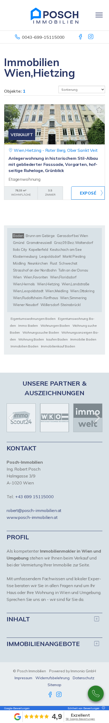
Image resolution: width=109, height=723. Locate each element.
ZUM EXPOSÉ (88, 193)
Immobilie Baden (83, 339)
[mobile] (99, 15)
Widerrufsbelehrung (52, 677)
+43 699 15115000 (34, 496)
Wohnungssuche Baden (40, 332)
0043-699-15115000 (43, 37)
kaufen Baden (56, 339)
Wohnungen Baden (55, 326)
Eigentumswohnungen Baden (33, 319)
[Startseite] (54, 15)
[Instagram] (91, 37)
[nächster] (96, 417)
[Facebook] (81, 37)
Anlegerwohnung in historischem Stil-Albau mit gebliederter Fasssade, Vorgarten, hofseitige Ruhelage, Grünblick (53, 164)
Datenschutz (83, 677)
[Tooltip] (102, 708)
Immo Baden (28, 326)
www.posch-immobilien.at (32, 517)
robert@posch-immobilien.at (34, 510)
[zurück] (13, 417)
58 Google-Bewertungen (80, 719)
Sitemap (54, 684)
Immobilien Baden (24, 346)
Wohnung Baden (31, 339)
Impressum (23, 677)
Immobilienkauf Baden (58, 346)
